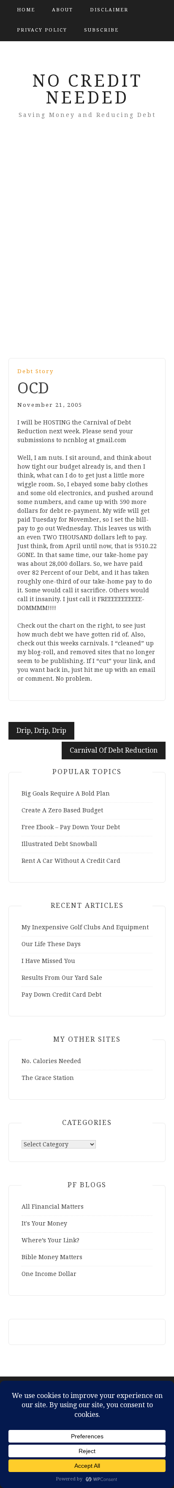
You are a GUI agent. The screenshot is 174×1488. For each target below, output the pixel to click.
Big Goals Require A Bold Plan (66, 793)
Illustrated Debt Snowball (59, 844)
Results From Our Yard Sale (62, 977)
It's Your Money (44, 1223)
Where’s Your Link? (50, 1240)
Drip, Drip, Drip (41, 731)
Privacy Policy (42, 30)
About (62, 10)
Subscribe (101, 30)
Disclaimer (109, 10)
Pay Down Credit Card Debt (61, 994)
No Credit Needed (87, 89)
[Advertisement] (87, 250)
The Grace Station (48, 1077)
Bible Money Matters (52, 1257)
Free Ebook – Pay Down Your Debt (71, 827)
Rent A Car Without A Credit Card (71, 860)
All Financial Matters (53, 1206)
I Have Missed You (48, 961)
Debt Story (35, 371)
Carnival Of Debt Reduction (114, 750)
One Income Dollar (49, 1274)
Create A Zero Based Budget (62, 810)
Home (26, 10)
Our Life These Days (51, 944)
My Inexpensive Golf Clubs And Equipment (85, 927)
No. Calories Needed (51, 1061)
